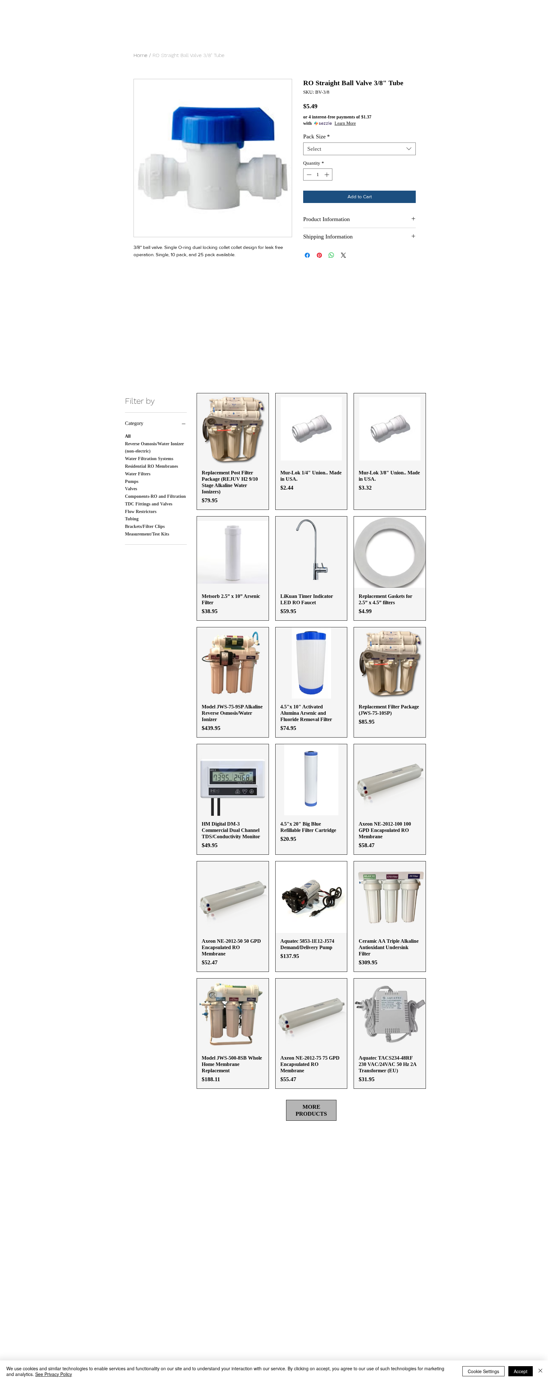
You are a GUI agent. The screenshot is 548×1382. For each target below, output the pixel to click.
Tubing (132, 519)
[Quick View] (233, 429)
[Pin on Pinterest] (319, 255)
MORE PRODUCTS (311, 1110)
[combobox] (359, 149)
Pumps (131, 481)
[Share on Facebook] (307, 255)
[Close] (540, 1371)
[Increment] (327, 175)
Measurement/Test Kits (147, 534)
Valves (131, 488)
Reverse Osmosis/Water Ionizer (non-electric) (154, 447)
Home (140, 55)
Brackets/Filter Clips (145, 526)
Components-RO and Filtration (155, 496)
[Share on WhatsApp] (331, 255)
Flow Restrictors (140, 511)
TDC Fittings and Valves (148, 504)
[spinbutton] (318, 175)
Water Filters (137, 474)
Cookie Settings (483, 1371)
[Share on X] (343, 255)
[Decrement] (308, 175)
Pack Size (316, 136)
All (128, 436)
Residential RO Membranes (151, 466)
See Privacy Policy (53, 1374)
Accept (520, 1371)
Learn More (345, 123)
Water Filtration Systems (149, 458)
